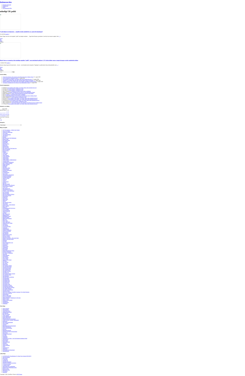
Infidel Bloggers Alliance (8, 189)
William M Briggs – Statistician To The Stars (12, 297)
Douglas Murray (6, 169)
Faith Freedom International (8, 174)
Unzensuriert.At (6, 347)
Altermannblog (6, 309)
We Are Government (7, 296)
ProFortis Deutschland (7, 333)
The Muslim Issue (6, 280)
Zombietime (5, 303)
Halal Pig (4, 182)
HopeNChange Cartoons (8, 186)
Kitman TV (5, 207)
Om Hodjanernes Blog (7, 8)
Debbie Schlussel (6, 164)
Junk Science (5, 203)
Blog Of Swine (6, 147)
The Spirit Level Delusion (8, 289)
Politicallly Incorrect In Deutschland (10, 331)
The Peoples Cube (6, 284)
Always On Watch (6, 131)
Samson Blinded (6, 255)
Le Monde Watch (6, 365)
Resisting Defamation (7, 251)
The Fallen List (6, 272)
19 (3, 115)
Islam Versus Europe (7, 195)
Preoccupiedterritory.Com (8, 242)
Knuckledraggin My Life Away (9, 208)
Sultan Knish (5, 264)
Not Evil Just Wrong (7, 231)
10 (0, 114)
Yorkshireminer (6, 302)
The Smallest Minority (7, 288)
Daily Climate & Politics (7, 163)
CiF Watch (5, 154)
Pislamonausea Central (7, 234)
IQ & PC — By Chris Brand (8, 190)
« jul (1, 119)
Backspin (4, 136)
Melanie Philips (6, 215)
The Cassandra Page (7, 269)
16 (8, 114)
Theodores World (6, 290)
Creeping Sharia (6, 161)
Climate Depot (5, 157)
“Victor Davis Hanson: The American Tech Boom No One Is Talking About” (18, 77)
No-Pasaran (5, 227)
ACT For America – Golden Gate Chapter (11, 130)
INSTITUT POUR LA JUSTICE (9, 363)
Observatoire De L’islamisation (9, 366)
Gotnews (4, 180)
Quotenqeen (5, 337)
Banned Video (5, 139)
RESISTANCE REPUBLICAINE (10, 367)
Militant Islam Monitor (7, 218)
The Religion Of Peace (7, 285)
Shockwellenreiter (6, 341)
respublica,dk (5, 360)
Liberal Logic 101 (6, 211)
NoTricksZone (5, 232)
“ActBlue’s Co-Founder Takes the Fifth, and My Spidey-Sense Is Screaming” (18, 80)
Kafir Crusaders (6, 205)
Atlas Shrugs (5, 135)
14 (5, 114)
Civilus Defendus (6, 156)
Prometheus (5, 336)
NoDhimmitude (6, 228)
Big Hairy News (6, 143)
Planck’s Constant (6, 235)
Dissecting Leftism (6, 167)
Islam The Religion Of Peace (8, 194)
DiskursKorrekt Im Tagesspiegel (9, 318)
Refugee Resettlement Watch (8, 250)
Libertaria (4, 324)
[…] (59, 36)
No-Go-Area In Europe (7, 328)
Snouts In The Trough (7, 259)
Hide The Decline (6, 184)
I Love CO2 (5, 187)
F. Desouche (5, 359)
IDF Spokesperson (6, 188)
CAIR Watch (5, 153)
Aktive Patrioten (6, 308)
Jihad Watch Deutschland (8, 322)
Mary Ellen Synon (6, 213)
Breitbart (4, 151)
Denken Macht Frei (6, 317)
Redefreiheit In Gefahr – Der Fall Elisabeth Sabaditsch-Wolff (15, 338)
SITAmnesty (5, 371)
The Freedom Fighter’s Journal (9, 273)
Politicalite (5, 240)
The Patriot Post (6, 282)
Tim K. (4, 346)
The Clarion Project (6, 270)
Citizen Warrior (6, 155)
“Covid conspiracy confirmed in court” (10, 78)
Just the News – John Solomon (9, 204)
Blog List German (6, 314)
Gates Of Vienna (6, 178)
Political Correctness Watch (8, 239)
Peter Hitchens (5, 233)
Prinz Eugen (5, 332)
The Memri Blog (6, 279)
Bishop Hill (5, 145)
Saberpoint (5, 254)
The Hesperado (6, 276)
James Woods (5, 199)
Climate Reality (6, 158)
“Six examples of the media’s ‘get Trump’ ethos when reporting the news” (17, 79)
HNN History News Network (9, 185)
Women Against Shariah (7, 300)
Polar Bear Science (6, 236)
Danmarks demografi (7, 4)
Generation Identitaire (7, 361)
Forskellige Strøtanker (7, 176)
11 (1, 114)
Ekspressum (5, 171)
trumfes (6, 34)
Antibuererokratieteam (7, 312)
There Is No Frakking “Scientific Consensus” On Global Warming (16, 292)
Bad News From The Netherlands (9, 138)
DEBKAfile (5, 165)
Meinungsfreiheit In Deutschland (9, 325)
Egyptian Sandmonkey (7, 170)
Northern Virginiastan (7, 230)
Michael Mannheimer (7, 327)
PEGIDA (4, 329)
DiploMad (5, 166)
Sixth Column (5, 258)
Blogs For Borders (6, 149)
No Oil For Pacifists (7, 226)
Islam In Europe (6, 193)
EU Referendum (6, 172)
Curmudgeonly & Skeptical (8, 162)
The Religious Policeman (8, 286)
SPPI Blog (5, 261)
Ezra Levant (5, 173)
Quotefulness (5, 247)
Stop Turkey (5, 263)
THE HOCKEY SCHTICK (8, 277)
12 (3, 114)
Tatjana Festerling (6, 345)
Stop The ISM (5, 262)
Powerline (5, 241)
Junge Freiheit (5, 323)
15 (7, 114)
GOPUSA (5, 179)
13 (4, 114)
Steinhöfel (5, 343)
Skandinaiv (5, 372)
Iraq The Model (6, 192)
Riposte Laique (6, 368)
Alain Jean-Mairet (6, 357)
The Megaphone (6, 278)
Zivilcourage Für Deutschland (9, 350)
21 (5, 115)
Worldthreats (5, 301)
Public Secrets (5, 246)
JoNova (4, 201)
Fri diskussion (5, 6)
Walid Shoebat (5, 294)
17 (0, 115)
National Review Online (7, 223)
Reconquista (5, 249)
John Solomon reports (7, 202)
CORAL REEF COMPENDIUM (9, 159)
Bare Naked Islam (6, 140)
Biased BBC (5, 142)
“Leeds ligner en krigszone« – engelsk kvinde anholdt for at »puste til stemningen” (21, 31)
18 (1, 115)
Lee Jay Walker (6, 209)
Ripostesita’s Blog (6, 369)
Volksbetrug (5, 348)
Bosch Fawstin (6, 150)
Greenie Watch (6, 181)
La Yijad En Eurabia (7, 364)
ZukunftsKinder (6, 351)
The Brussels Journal (7, 267)
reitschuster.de (5, 339)
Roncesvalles (5, 340)
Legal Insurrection (6, 210)
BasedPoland (5, 141)
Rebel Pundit (5, 248)
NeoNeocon (5, 224)
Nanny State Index (6, 222)
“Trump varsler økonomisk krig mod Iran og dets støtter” (22, 93)
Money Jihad (5, 220)
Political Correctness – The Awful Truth (11, 238)
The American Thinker (7, 265)
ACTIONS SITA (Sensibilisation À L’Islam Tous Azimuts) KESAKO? (17, 356)
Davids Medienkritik (7, 316)
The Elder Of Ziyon (7, 271)
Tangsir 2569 (5, 344)
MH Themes (19, 374)
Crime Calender (6, 315)
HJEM (4, 7)
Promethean (5, 244)
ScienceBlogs (5, 256)
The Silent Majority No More (8, 287)
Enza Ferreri (5, 358)
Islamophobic (5, 196)
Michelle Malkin (6, 217)
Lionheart (4, 212)
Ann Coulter (5, 133)
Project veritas (5, 243)
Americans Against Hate (7, 132)
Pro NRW (5, 335)
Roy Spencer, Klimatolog (8, 253)
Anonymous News (6, 310)
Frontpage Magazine (7, 177)
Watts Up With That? (7, 295)
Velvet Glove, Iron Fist (7, 293)
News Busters (5, 225)
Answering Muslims (7, 134)
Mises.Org (5, 219)
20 (4, 115)
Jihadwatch (5, 200)
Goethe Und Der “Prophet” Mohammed (11, 320)
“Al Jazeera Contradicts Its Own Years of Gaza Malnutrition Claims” (16, 82)
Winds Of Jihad (6, 299)
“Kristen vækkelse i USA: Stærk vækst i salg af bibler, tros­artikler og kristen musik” (19, 81)
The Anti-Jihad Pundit (7, 266)
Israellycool (5, 197)
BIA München (5, 313)
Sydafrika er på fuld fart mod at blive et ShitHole (21, 91)
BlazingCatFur (5, 146)
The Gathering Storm (7, 274)
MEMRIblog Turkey (7, 216)
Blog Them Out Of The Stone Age (10, 148)
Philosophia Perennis (7, 330)
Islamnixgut (5, 321)
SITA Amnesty (6, 257)
